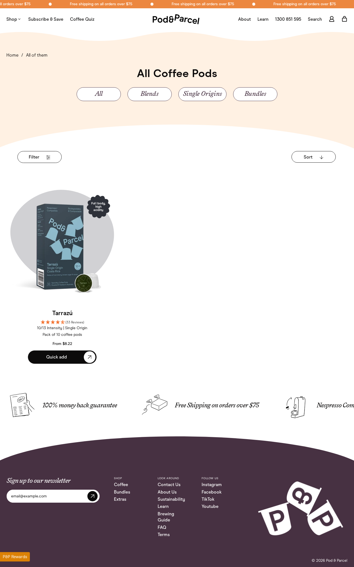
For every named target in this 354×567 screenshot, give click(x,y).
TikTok (208, 499)
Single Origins (202, 94)
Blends (149, 94)
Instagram (212, 484)
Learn (263, 19)
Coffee (121, 484)
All (99, 94)
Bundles (255, 94)
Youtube (210, 506)
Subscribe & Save (45, 19)
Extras (120, 499)
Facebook (212, 492)
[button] (315, 19)
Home (12, 55)
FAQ (162, 527)
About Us (167, 492)
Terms (164, 534)
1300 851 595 (288, 19)
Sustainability (171, 499)
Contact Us (169, 484)
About (244, 19)
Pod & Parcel (336, 560)
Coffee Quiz (82, 19)
